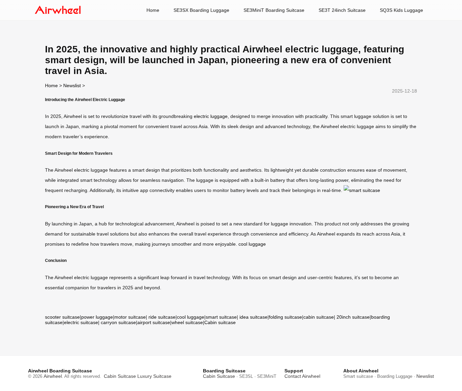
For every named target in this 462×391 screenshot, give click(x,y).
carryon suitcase (118, 322)
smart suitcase (221, 317)
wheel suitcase (187, 322)
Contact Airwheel (302, 376)
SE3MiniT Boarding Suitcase (274, 10)
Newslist (72, 85)
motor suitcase (130, 317)
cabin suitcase (318, 317)
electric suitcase (81, 322)
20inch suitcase (353, 317)
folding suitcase (285, 317)
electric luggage (211, 116)
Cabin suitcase (220, 322)
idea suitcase (253, 317)
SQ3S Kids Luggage (401, 10)
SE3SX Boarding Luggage (201, 10)
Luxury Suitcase (154, 376)
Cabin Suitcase (120, 376)
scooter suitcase (62, 317)
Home (152, 10)
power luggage (97, 317)
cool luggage (252, 244)
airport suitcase (153, 322)
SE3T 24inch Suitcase (342, 10)
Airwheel (53, 376)
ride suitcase (162, 317)
